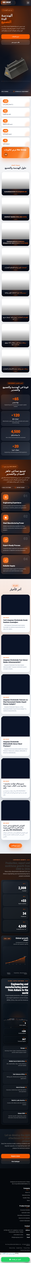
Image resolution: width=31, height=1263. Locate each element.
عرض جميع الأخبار (15, 845)
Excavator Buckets (25, 1210)
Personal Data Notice (25, 1250)
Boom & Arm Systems (24, 1218)
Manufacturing (26, 1195)
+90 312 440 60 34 (18, 1234)
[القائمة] (28, 3)
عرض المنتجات (15, 36)
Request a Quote (15, 1156)
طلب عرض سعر (16, 42)
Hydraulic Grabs (26, 1212)
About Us (27, 1192)
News (28, 1200)
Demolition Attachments (23, 1215)
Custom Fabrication (25, 1220)
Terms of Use (12, 1247)
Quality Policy (26, 1197)
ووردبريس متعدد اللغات (8, 1253)
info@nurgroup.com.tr (17, 1237)
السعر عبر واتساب (16, 1259)
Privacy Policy (27, 1247)
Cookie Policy (19, 1247)
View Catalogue (15, 1161)
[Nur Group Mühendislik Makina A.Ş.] (15, 1176)
